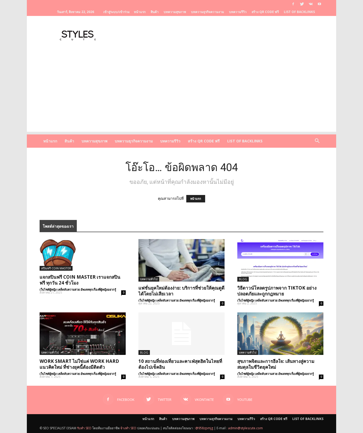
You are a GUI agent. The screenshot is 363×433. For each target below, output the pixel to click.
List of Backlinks (299, 12)
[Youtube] (319, 4)
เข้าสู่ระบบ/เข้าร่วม (116, 12)
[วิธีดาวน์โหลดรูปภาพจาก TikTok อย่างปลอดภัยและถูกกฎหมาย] (280, 260)
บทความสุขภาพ (175, 12)
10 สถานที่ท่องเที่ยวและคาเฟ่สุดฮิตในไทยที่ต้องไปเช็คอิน (180, 364)
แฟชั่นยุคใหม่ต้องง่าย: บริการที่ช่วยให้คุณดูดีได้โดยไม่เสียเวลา (181, 291)
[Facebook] (293, 4)
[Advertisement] (181, 94)
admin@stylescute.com (245, 428)
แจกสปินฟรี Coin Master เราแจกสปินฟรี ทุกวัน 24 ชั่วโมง (80, 280)
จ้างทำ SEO (128, 428)
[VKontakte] (311, 4)
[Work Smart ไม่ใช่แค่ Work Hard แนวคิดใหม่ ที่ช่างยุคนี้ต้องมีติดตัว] (83, 333)
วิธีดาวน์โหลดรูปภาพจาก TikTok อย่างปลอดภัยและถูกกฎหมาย (276, 291)
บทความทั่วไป (149, 279)
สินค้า (155, 12)
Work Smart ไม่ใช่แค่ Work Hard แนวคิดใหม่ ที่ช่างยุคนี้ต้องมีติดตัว (79, 364)
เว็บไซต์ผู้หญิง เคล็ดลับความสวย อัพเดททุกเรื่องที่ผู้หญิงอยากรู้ (78, 289)
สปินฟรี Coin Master (56, 268)
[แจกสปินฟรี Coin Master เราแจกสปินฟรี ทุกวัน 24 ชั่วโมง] (83, 255)
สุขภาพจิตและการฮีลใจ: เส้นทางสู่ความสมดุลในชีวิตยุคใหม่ (275, 364)
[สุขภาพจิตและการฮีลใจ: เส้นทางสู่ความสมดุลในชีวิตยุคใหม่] (280, 333)
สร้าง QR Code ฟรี (265, 12)
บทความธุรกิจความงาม (207, 12)
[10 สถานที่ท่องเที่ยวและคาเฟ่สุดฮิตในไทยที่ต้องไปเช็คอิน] (181, 333)
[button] (317, 141)
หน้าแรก (140, 12)
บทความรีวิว (238, 12)
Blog (243, 279)
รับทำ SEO (84, 428)
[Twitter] (302, 4)
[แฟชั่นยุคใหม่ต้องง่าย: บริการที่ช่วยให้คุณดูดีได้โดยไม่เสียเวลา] (181, 260)
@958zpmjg (204, 428)
